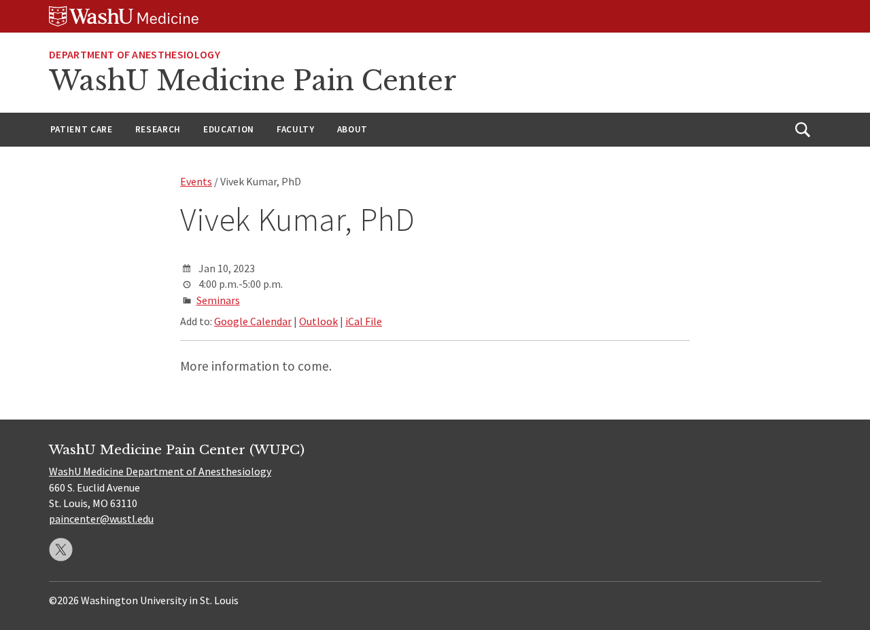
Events (196, 181)
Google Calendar (253, 321)
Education (228, 129)
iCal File (363, 321)
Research (158, 129)
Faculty (296, 129)
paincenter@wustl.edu (101, 518)
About (352, 129)
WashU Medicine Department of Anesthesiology (160, 471)
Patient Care (81, 129)
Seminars (218, 300)
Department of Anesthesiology (134, 54)
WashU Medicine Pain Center (253, 81)
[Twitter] (61, 549)
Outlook (318, 321)
